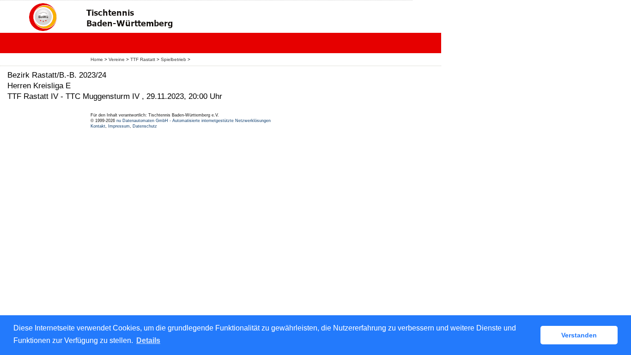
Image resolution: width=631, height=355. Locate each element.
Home (97, 59)
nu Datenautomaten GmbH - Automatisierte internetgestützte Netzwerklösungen (193, 120)
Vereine (117, 59)
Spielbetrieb (173, 59)
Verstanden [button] (579, 335)
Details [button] (148, 340)
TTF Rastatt (142, 59)
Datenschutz (145, 126)
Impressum (119, 126)
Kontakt (98, 126)
